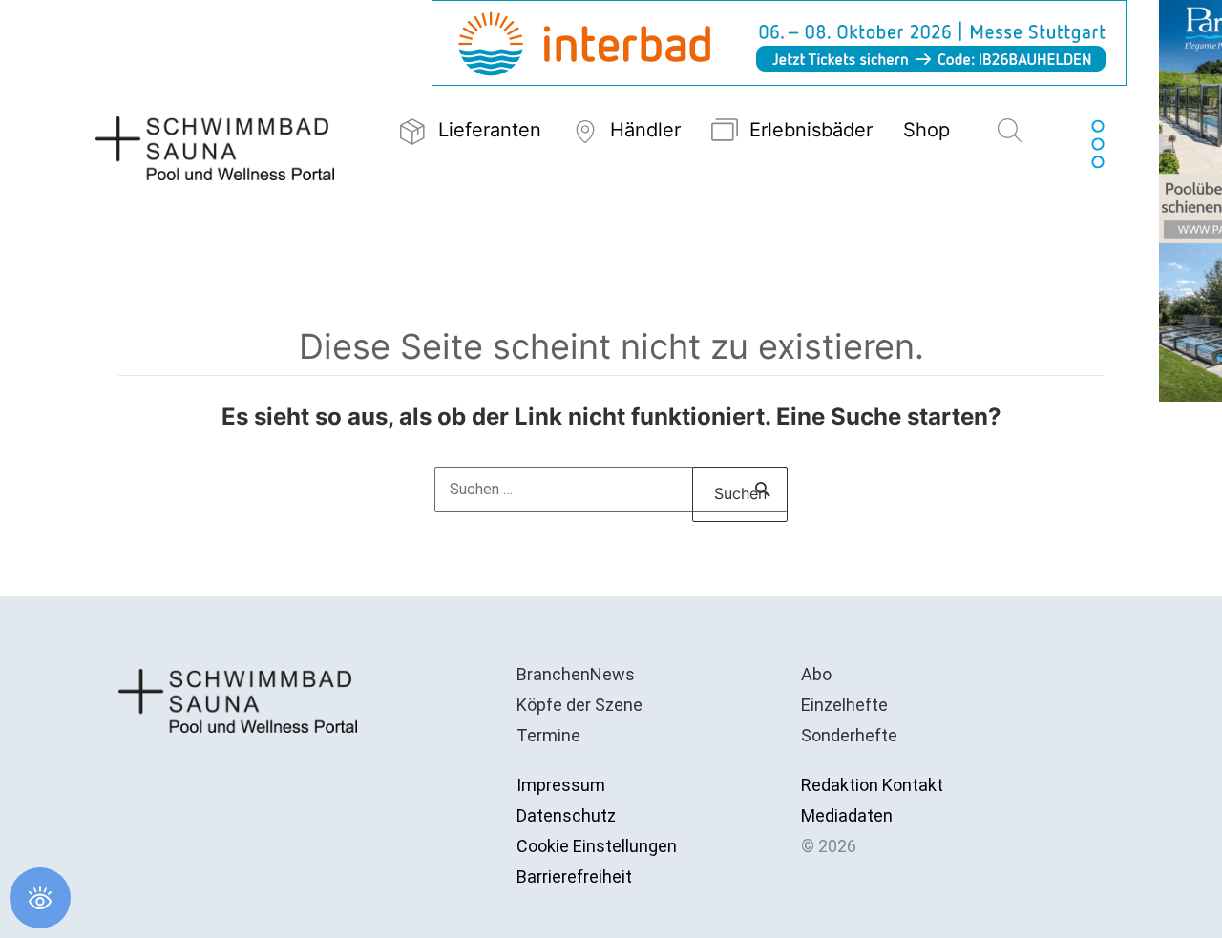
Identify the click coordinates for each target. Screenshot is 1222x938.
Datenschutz (566, 815)
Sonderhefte (849, 735)
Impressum (560, 785)
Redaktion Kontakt (872, 785)
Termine (548, 735)
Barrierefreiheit (574, 876)
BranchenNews (575, 674)
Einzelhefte (844, 705)
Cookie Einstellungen (596, 846)
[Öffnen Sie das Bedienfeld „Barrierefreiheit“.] (40, 897)
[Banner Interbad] (779, 41)
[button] (1010, 131)
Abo (816, 674)
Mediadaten (847, 815)
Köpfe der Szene (579, 705)
